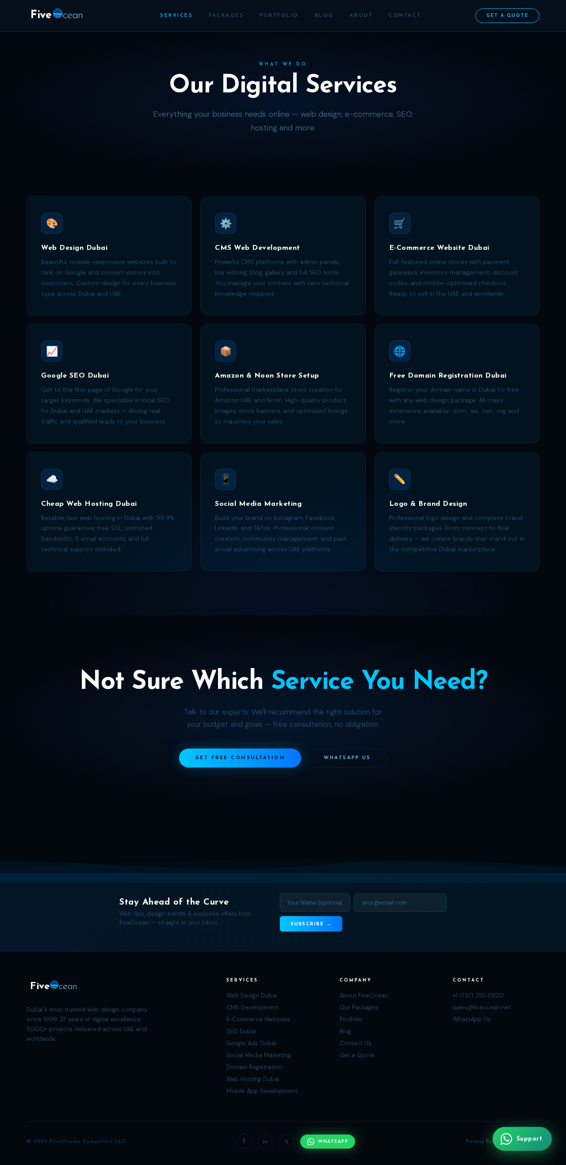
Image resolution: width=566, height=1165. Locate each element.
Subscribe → (311, 924)
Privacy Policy (483, 1141)
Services (176, 15)
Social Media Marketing (258, 1055)
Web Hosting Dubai (252, 1079)
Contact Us (355, 1043)
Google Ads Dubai (251, 1043)
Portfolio (279, 15)
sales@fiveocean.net (482, 1007)
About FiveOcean (364, 995)
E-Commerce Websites (258, 1019)
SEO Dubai (241, 1031)
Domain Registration (254, 1067)
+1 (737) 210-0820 (478, 995)
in (265, 1142)
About (361, 15)
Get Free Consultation (240, 758)
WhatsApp (333, 1141)
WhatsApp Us (347, 758)
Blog (324, 15)
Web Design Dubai (251, 995)
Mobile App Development (261, 1091)
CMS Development (252, 1007)
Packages (226, 15)
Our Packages (359, 1007)
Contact (405, 15)
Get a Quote (507, 15)
